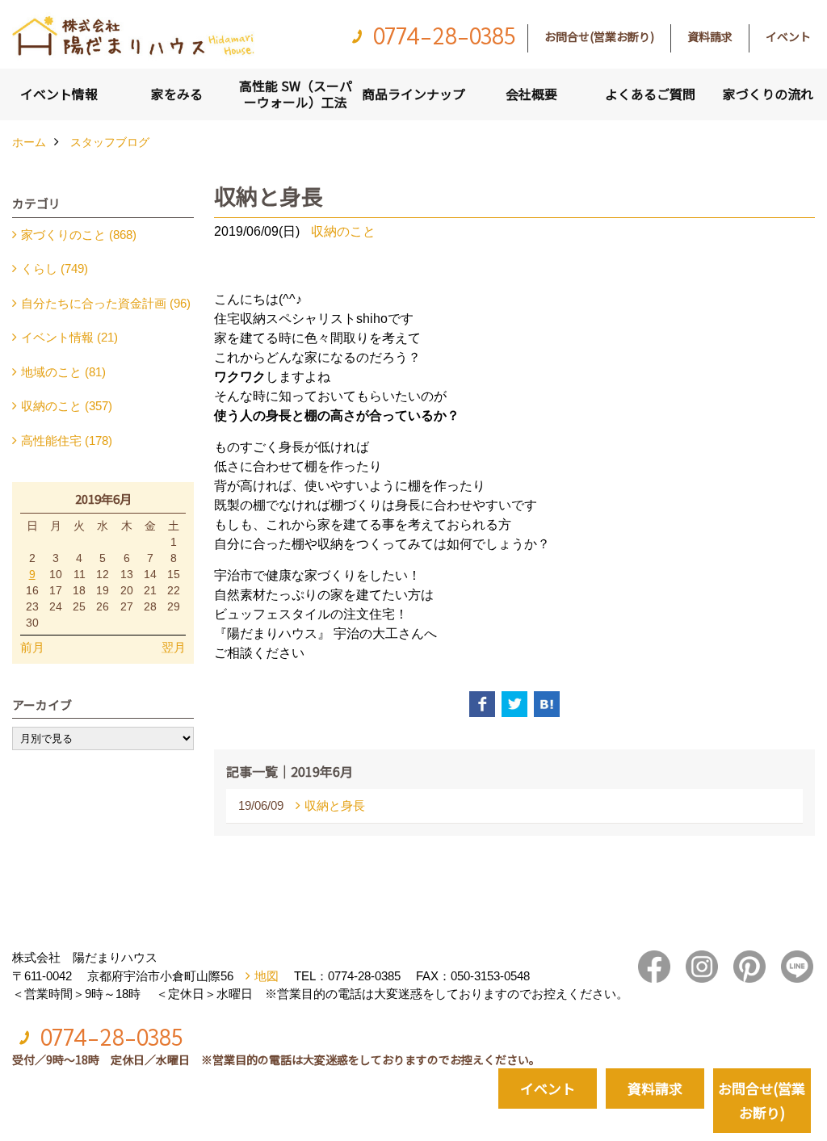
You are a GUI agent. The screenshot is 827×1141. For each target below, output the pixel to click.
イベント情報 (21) (69, 337)
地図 (266, 976)
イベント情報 (59, 93)
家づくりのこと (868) (78, 234)
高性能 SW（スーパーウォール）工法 (295, 93)
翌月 (174, 647)
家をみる (177, 93)
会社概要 (531, 93)
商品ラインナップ (413, 93)
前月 (32, 647)
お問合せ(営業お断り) (599, 36)
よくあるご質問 (650, 93)
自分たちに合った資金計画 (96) (106, 303)
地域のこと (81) (63, 372)
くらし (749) (54, 268)
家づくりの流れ (768, 93)
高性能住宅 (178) (66, 440)
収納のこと (343, 231)
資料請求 (710, 36)
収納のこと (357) (66, 406)
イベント (788, 36)
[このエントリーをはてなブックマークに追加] (547, 704)
